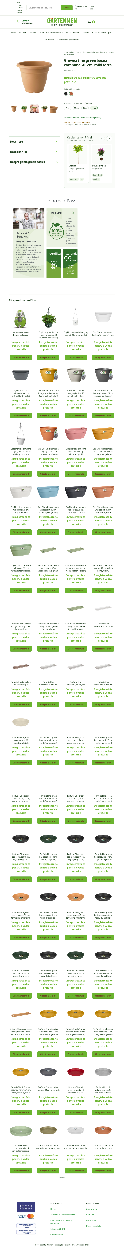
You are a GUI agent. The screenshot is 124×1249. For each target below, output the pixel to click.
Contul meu (92, 7)
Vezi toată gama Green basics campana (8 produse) (82, 118)
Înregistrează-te (81, 7)
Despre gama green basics (27, 161)
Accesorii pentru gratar (102, 32)
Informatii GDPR (57, 1229)
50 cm (85, 108)
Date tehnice (18, 151)
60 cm (94, 108)
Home (53, 1209)
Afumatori (49, 39)
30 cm (76, 108)
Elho (83, 52)
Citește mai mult (21, 357)
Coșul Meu (91, 1220)
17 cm (67, 108)
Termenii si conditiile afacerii (63, 1214)
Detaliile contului (93, 1226)
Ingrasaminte (71, 32)
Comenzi (90, 1214)
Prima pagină (69, 52)
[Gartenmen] (62, 21)
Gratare (85, 32)
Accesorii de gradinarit (67, 39)
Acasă (13, 32)
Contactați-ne (56, 1234)
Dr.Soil (22, 32)
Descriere (16, 141)
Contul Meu (91, 1209)
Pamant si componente (50, 32)
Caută (67, 7)
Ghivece (32, 32)
